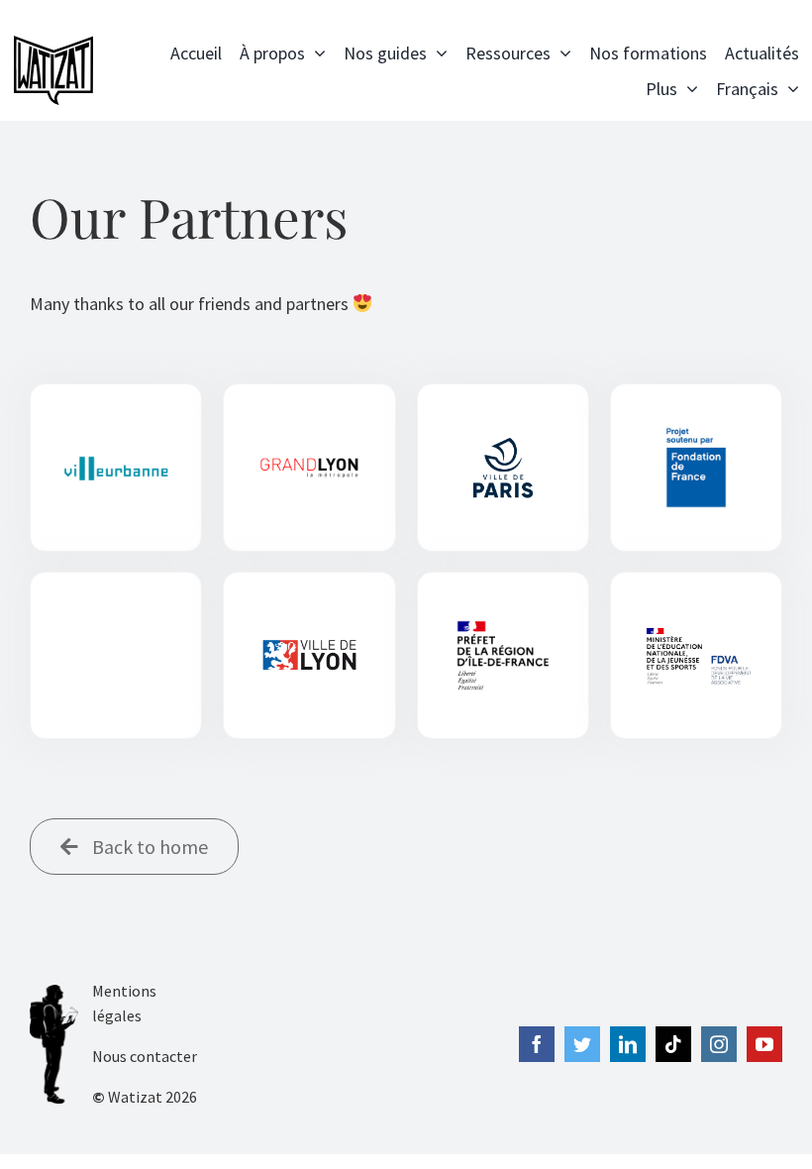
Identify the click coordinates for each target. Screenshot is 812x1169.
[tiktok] (673, 1044)
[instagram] (719, 1044)
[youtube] (764, 1044)
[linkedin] (628, 1044)
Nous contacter (144, 1056)
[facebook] (537, 1044)
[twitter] (582, 1044)
